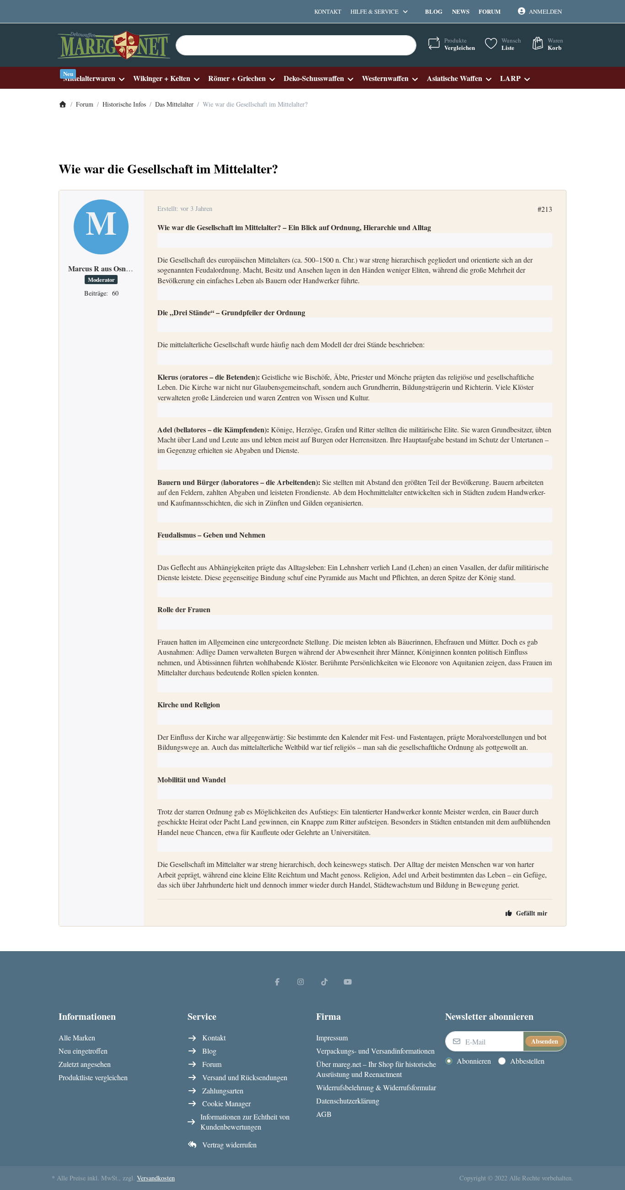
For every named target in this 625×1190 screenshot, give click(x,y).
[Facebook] (277, 981)
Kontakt (327, 11)
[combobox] (296, 45)
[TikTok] (324, 981)
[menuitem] (94, 78)
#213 (545, 209)
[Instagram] (301, 981)
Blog (433, 11)
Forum (490, 11)
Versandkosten (156, 1178)
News (460, 11)
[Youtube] (348, 981)
